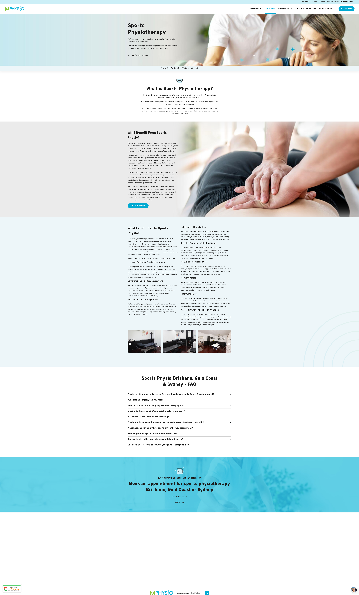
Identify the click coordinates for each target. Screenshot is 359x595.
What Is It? (164, 68)
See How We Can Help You (138, 55)
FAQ (197, 68)
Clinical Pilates (311, 9)
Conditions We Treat (326, 9)
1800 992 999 (348, 2)
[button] (179, 356)
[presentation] (130, 344)
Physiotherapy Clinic (256, 9)
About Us (305, 2)
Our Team (314, 2)
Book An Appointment (179, 497)
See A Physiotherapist (138, 206)
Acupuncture (299, 9)
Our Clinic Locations (333, 2)
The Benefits (175, 68)
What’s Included (187, 68)
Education (322, 2)
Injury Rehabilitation (285, 9)
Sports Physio (270, 9)
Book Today (347, 9)
